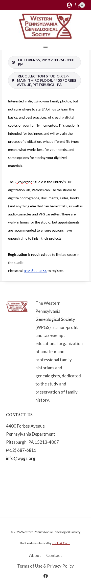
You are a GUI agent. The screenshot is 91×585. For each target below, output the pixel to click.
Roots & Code (61, 543)
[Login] (69, 5)
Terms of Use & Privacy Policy (45, 566)
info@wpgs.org (20, 458)
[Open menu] (45, 46)
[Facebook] (45, 575)
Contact (54, 555)
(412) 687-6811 (21, 450)
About (35, 555)
